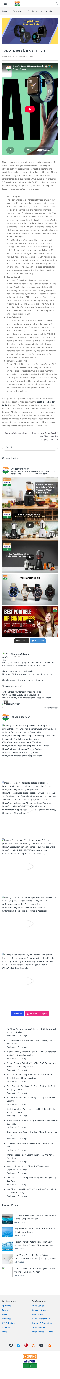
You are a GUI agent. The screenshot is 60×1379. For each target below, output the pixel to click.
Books (5, 1310)
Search (56, 3)
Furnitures (6, 1319)
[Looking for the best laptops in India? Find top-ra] (30, 752)
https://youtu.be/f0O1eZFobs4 (25, 695)
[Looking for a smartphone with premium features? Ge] (30, 924)
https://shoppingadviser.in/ (21, 671)
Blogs (4, 1332)
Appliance (6, 1306)
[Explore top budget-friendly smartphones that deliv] (30, 981)
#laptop (17, 680)
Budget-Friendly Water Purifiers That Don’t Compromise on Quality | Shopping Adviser (33, 1243)
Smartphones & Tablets (42, 1332)
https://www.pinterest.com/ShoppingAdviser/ (31, 697)
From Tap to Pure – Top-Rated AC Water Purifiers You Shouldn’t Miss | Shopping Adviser (35, 1257)
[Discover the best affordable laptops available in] (30, 809)
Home (4, 11)
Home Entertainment (41, 1319)
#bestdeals (27, 680)
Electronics (17, 11)
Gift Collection (8, 1323)
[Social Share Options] (4, 708)
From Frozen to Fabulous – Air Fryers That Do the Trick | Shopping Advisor (34, 1270)
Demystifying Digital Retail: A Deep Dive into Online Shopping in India (45, 436)
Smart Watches (39, 1327)
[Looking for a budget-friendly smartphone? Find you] (30, 866)
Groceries (6, 1327)
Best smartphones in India (14, 433)
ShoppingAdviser (20, 654)
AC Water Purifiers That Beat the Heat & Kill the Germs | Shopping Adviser (35, 1217)
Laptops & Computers (42, 1323)
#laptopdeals (38, 680)
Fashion (5, 1314)
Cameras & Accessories (42, 1310)
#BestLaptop (8, 680)
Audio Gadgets (38, 1306)
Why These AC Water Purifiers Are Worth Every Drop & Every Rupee (35, 1230)
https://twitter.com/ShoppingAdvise (25, 692)
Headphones (38, 1314)
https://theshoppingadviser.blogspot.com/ (34, 674)
